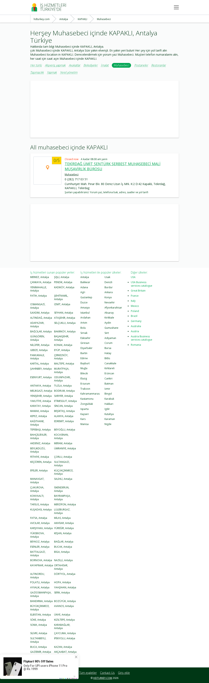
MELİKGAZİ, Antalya (41, 391)
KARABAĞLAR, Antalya (62, 626)
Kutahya (109, 414)
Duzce (84, 302)
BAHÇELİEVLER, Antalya (38, 436)
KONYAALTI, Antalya (37, 497)
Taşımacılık (37, 72)
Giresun (84, 343)
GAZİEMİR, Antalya (40, 652)
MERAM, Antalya (63, 443)
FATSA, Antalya (38, 518)
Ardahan (85, 317)
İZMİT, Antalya (62, 304)
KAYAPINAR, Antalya (41, 565)
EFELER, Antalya (39, 470)
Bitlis (107, 358)
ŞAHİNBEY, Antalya (41, 368)
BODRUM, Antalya (64, 391)
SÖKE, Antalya (38, 619)
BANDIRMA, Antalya (41, 601)
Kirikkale (109, 317)
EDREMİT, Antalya (64, 421)
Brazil (134, 316)
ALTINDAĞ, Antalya (41, 318)
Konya (108, 297)
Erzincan (109, 373)
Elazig (83, 378)
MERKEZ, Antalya (39, 277)
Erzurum (85, 383)
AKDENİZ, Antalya (40, 443)
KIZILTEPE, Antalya (64, 619)
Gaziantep (86, 297)
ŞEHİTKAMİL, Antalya (61, 297)
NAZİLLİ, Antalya (63, 560)
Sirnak (83, 333)
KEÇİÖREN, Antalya (40, 462)
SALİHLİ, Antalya (63, 479)
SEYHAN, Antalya (63, 312)
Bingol (108, 393)
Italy (133, 301)
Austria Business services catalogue (141, 338)
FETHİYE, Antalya (39, 457)
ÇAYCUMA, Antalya (65, 633)
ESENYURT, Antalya (41, 377)
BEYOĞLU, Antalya (64, 429)
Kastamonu (86, 398)
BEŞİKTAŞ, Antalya (64, 411)
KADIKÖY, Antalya (64, 287)
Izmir (107, 388)
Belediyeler (90, 65)
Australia (136, 326)
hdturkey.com (102, 678)
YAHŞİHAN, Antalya (65, 587)
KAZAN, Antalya (63, 647)
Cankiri (108, 378)
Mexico (135, 306)
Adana (84, 287)
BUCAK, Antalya (63, 546)
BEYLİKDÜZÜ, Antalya (38, 450)
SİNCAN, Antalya (63, 406)
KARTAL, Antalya (39, 363)
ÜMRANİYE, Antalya (65, 448)
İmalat (105, 65)
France (135, 295)
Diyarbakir (86, 348)
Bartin (83, 353)
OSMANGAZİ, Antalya (37, 306)
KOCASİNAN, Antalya (61, 436)
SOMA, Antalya (38, 625)
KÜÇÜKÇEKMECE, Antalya (63, 472)
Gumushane (111, 328)
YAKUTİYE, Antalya (40, 401)
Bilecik (84, 373)
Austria (135, 331)
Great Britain (138, 290)
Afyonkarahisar (113, 307)
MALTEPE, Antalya (64, 363)
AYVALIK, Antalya (39, 587)
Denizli (108, 282)
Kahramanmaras (90, 393)
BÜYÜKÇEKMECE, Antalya (39, 607)
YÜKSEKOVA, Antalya (37, 535)
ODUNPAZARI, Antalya (62, 379)
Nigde (107, 424)
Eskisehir (85, 338)
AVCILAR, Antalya (40, 523)
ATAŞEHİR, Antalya (64, 318)
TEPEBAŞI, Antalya (40, 429)
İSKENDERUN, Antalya (61, 489)
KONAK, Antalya (63, 345)
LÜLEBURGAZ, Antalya (62, 511)
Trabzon (85, 388)
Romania (136, 345)
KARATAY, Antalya (40, 406)
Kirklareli (109, 368)
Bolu (83, 328)
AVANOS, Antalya (64, 606)
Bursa (107, 348)
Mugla (83, 368)
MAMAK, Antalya (39, 411)
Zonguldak (86, 404)
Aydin (107, 322)
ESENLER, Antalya (39, 546)
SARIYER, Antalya (63, 396)
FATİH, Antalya (38, 295)
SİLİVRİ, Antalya (38, 633)
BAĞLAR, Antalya (63, 541)
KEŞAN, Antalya (62, 533)
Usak (107, 277)
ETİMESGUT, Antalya (65, 401)
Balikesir (85, 282)
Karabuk (109, 398)
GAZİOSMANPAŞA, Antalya (40, 594)
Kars (83, 419)
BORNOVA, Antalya (41, 560)
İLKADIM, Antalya (39, 312)
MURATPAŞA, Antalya (61, 370)
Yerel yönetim (68, 72)
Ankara (108, 292)
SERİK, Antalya (62, 592)
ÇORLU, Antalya (63, 457)
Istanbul (85, 312)
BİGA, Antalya (62, 552)
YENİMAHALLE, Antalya (38, 289)
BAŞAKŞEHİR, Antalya (61, 338)
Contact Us (107, 673)
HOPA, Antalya (62, 582)
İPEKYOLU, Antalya (64, 638)
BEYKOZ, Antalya (39, 541)
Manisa (84, 424)
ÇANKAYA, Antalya (40, 282)
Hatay (107, 353)
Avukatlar (74, 65)
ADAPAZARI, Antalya (37, 324)
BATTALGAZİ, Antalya (38, 553)
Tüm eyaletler (88, 673)
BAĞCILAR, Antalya (41, 331)
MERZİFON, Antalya (65, 504)
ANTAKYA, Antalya (40, 385)
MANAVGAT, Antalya (37, 480)
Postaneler (141, 65)
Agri (82, 292)
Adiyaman (110, 338)
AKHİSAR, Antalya (64, 523)
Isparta (84, 409)
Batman (108, 383)
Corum (108, 343)
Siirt (106, 333)
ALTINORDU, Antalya (37, 575)
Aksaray (109, 312)
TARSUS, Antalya (39, 504)
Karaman (109, 419)
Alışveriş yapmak (55, 65)
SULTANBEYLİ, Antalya (38, 640)
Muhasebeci (121, 65)
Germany (136, 321)
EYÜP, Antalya (62, 350)
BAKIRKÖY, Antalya (65, 331)
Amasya (85, 307)
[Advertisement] (104, 109)
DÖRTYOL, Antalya (64, 574)
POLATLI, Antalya (40, 582)
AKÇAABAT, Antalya (65, 652)
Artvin (83, 322)
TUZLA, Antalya (63, 385)
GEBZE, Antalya (39, 350)
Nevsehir (109, 302)
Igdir (107, 409)
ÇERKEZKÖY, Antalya (61, 356)
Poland (135, 311)
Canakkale (110, 363)
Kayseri (84, 414)
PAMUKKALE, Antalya (37, 356)
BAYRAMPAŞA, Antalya (62, 497)
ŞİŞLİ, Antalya (61, 277)
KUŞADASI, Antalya (41, 509)
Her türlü (36, 65)
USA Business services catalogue (141, 283)
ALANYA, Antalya (63, 416)
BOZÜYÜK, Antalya (65, 601)
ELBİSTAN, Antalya (40, 614)
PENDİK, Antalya (63, 282)
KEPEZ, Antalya (38, 416)
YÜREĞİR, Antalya (64, 528)
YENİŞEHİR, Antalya (41, 396)
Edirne (84, 358)
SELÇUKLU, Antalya (65, 323)
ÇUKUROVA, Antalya (37, 489)
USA (133, 277)
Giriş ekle (124, 673)
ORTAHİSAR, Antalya (61, 567)
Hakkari (108, 404)
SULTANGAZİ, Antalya (62, 463)
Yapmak (52, 72)
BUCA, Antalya (38, 647)
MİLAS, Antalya (62, 518)
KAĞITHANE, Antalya (37, 422)
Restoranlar (158, 65)
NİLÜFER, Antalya (39, 345)
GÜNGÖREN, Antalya (37, 338)
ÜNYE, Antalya (62, 614)
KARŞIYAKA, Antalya (41, 528)
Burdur (108, 287)
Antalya (84, 277)
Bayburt (85, 363)
